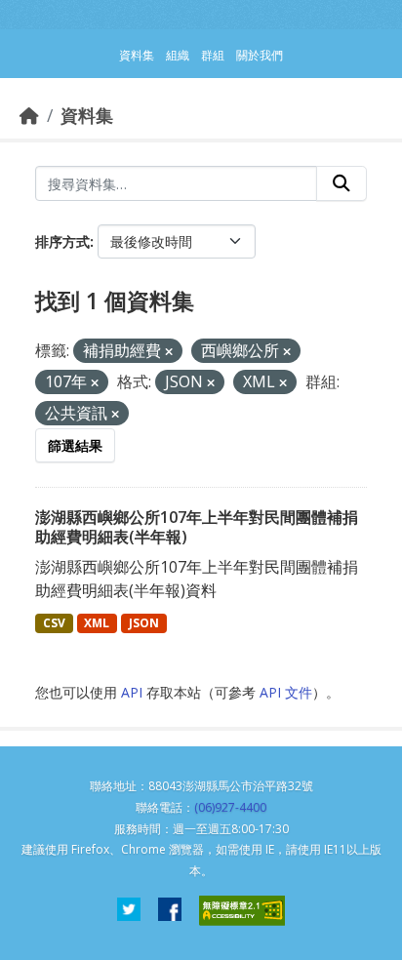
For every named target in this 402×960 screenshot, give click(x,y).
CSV (54, 623)
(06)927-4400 (230, 807)
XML (96, 623)
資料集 (86, 115)
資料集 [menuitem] (136, 55)
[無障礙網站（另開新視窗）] (242, 911)
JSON (144, 623)
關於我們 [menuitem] (259, 55)
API (131, 692)
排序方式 (62, 241)
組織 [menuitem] (177, 55)
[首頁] (29, 115)
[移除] (169, 351)
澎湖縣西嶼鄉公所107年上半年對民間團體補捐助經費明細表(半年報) (196, 527)
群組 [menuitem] (212, 55)
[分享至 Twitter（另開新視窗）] (128, 911)
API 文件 (286, 692)
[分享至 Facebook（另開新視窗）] (169, 911)
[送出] (341, 183)
